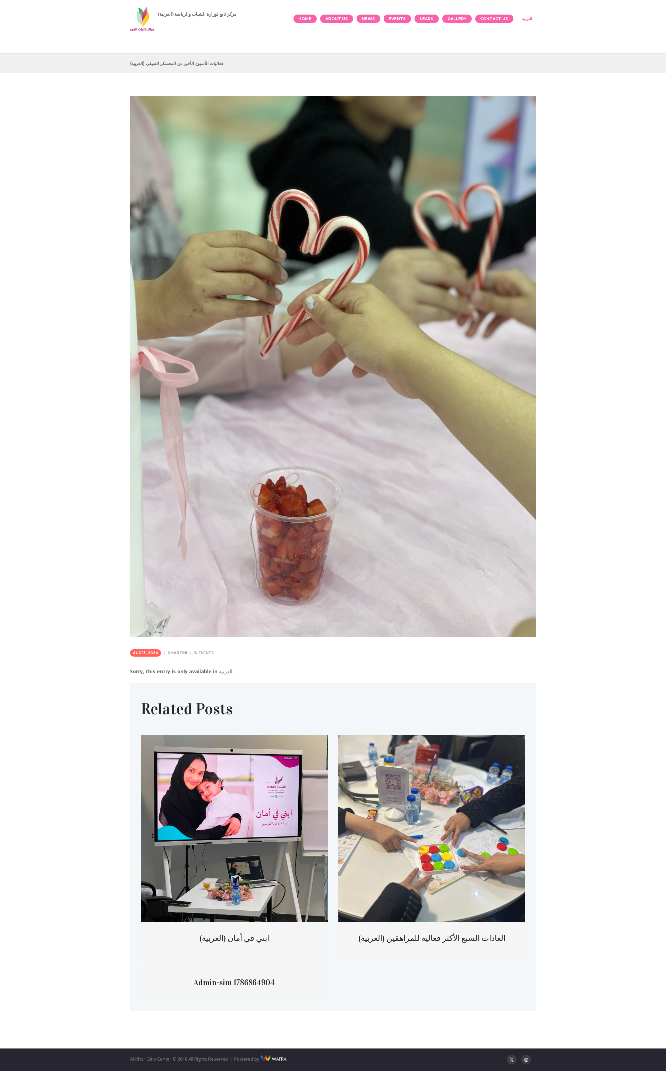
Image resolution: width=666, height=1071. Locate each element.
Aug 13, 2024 (145, 653)
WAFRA (279, 1059)
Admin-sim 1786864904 (234, 982)
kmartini (177, 653)
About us (336, 18)
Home (304, 18)
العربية (527, 18)
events (206, 653)
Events (397, 18)
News (368, 18)
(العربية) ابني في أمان (234, 938)
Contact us (494, 18)
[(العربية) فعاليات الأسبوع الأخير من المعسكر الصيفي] (333, 366)
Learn (427, 18)
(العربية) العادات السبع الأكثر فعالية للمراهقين (431, 938)
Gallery (457, 18)
